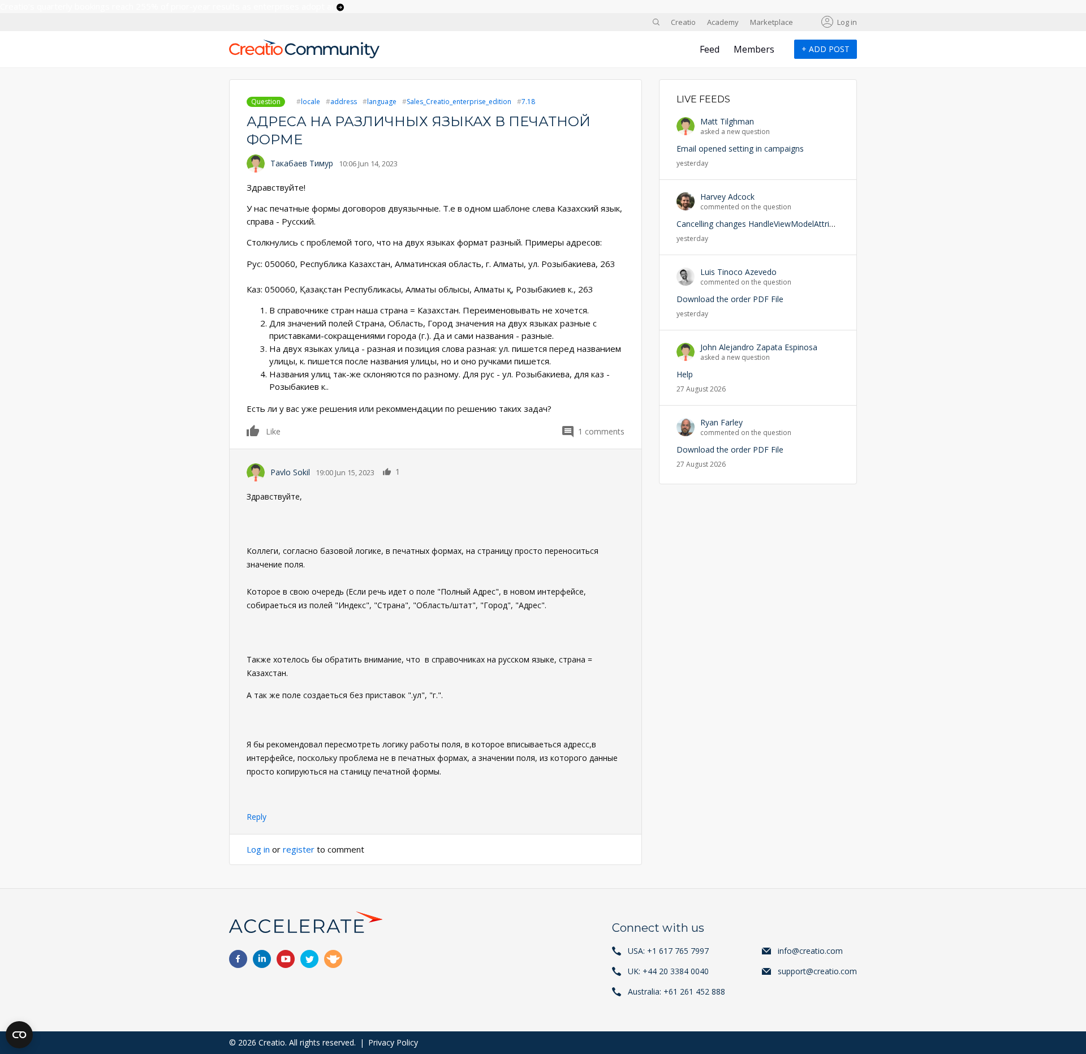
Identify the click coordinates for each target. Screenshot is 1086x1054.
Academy (723, 22)
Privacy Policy (393, 1042)
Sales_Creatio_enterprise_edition (459, 101)
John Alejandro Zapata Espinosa (758, 347)
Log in (847, 22)
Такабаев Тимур (301, 163)
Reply (256, 816)
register (298, 849)
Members (754, 49)
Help (684, 374)
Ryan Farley (721, 422)
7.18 (528, 101)
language (382, 101)
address (343, 101)
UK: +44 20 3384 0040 (668, 971)
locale (310, 101)
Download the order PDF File (729, 299)
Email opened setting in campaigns (740, 148)
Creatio (683, 22)
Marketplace (771, 22)
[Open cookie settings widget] (19, 1034)
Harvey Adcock (727, 196)
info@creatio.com (810, 950)
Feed (709, 49)
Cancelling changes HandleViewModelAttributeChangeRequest (789, 223)
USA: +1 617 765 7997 (668, 950)
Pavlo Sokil (290, 472)
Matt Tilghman (727, 121)
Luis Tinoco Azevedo (738, 271)
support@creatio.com (817, 971)
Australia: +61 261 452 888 (676, 991)
